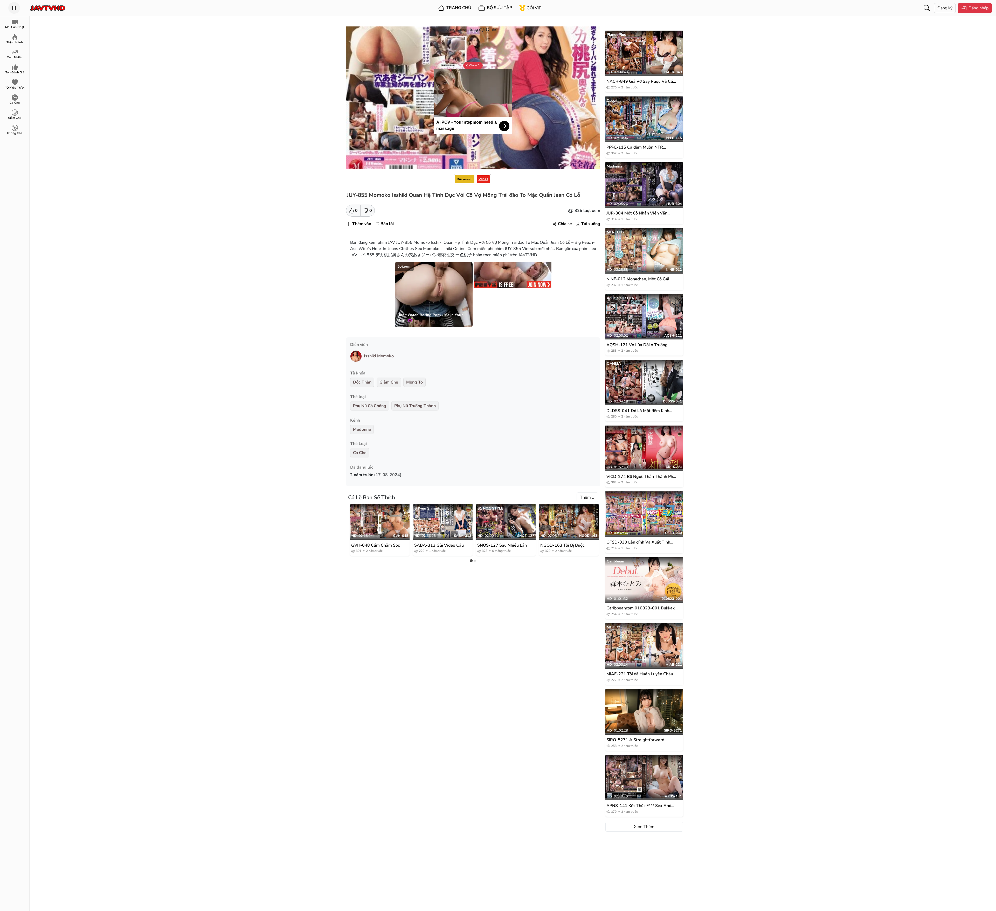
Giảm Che (388, 382)
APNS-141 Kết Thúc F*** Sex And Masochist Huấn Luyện (638, 806)
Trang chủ (458, 8)
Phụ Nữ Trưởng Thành (415, 406)
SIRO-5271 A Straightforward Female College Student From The (639, 740)
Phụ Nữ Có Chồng (369, 406)
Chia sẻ (565, 224)
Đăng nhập (978, 8)
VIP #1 (483, 179)
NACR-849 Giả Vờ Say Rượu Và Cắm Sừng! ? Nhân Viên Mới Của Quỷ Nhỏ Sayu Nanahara (641, 82)
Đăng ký (944, 8)
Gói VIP (534, 8)
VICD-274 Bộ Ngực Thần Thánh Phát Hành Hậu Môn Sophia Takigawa (641, 477)
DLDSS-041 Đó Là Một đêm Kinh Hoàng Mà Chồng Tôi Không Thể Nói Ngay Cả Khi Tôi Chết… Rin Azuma (641, 411)
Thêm (585, 497)
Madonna (362, 429)
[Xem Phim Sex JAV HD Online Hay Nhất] (47, 8)
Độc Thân (362, 382)
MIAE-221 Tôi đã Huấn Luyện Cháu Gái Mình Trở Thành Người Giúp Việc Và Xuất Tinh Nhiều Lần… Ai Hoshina (641, 674)
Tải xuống (590, 224)
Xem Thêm (644, 827)
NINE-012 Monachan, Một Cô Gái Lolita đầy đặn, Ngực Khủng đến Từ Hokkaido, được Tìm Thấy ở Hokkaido (641, 279)
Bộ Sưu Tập (499, 8)
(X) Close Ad (473, 65)
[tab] (471, 560)
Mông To (414, 382)
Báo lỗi (387, 224)
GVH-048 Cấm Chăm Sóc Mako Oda (375, 545)
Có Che (359, 453)
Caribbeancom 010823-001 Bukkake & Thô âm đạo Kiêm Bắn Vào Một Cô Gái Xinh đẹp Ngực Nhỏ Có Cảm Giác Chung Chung (641, 608)
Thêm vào (361, 224)
